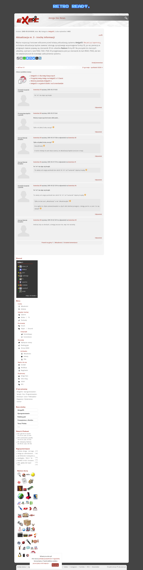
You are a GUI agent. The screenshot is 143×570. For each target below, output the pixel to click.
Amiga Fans (24, 376)
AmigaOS (51, 31)
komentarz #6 (37, 220)
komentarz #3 (37, 138)
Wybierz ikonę (22, 471)
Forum (23, 326)
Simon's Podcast (22, 431)
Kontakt (23, 365)
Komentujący (28, 334)
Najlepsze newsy (26, 342)
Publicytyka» (32, 396)
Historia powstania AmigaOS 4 (41, 81)
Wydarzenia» (28, 399)
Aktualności (58, 242)
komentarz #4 (37, 162)
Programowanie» (31, 394)
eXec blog (24, 379)
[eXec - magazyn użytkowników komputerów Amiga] (27, 20)
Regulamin (24, 370)
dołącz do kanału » (31, 295)
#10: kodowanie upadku (25, 438)
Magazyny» (20, 399)
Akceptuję (55, 565)
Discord (19, 258)
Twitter (66, 567)
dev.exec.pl (122, 567)
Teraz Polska (22, 423)
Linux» (26, 396)
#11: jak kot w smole (24, 433)
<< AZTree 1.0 (20, 67)
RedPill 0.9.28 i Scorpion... (26, 460)
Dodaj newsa (21, 567)
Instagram (73, 567)
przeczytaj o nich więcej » (41, 563)
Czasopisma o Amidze (25, 420)
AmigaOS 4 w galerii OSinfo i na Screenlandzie (47, 83)
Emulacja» (20, 396)
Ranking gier (25, 345)
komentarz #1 (37, 89)
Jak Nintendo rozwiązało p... (27, 456)
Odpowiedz (98, 107)
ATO (22, 384)
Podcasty (24, 320)
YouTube (82, 567)
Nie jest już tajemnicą (92, 43)
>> (102, 67)
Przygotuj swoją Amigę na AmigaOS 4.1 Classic (47, 78)
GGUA (23, 381)
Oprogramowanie (23, 413)
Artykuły (23, 309)
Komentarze (28, 337)
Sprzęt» (19, 394)
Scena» (19, 401)
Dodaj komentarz (97, 63)
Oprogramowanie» (30, 392)
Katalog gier (22, 417)
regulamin (56, 559)
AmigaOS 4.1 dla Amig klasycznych (43, 76)
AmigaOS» (20, 392)
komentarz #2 (37, 113)
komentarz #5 (37, 185)
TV (29, 317)
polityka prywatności (45, 559)
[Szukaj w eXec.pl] (127, 19)
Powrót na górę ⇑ (47, 242)
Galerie (23, 314)
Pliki (25, 359)
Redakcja (24, 367)
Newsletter (95, 567)
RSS (88, 567)
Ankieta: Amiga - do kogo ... (26, 451)
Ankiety (26, 356)
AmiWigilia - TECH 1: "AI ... (26, 458)
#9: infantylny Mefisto (24, 442)
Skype (23, 328)
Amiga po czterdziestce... (26, 453)
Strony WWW (25, 348)
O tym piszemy (21, 389)
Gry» (23, 394)
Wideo (23, 317)
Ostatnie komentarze (70, 242)
